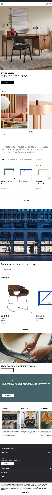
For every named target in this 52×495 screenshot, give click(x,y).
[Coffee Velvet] (2, 316)
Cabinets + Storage (12, 159)
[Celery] (21, 181)
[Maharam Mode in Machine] (6, 316)
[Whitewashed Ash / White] (6, 181)
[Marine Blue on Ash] (2, 181)
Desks (2, 159)
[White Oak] (37, 181)
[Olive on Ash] (8, 181)
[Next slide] (49, 178)
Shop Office (6, 82)
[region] (26, 488)
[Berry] (26, 181)
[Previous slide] (2, 178)
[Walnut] (4, 181)
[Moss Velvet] (4, 316)
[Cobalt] (19, 181)
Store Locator (7, 463)
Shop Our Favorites (26, 329)
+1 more (11, 181)
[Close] (49, 484)
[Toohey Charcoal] (8, 316)
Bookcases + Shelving (26, 159)
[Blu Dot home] (2, 4)
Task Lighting (38, 159)
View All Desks (26, 200)
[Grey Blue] (24, 181)
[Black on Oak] (41, 181)
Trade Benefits (7, 395)
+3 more (28, 181)
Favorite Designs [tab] (5, 277)
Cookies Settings (25, 492)
